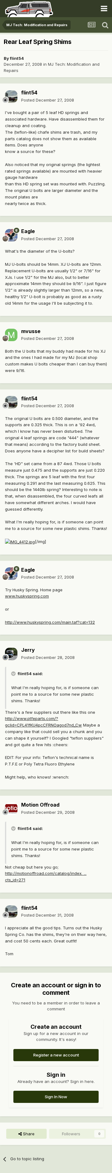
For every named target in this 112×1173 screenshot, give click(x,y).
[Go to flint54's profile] (11, 96)
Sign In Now (56, 1096)
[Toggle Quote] (14, 673)
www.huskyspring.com (27, 596)
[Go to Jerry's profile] (11, 654)
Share (28, 1133)
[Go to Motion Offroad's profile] (11, 809)
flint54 (17, 58)
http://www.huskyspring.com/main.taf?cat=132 (50, 622)
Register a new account (56, 1054)
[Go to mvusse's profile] (11, 335)
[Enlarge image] (20, 541)
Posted (47, 100)
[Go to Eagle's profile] (11, 235)
